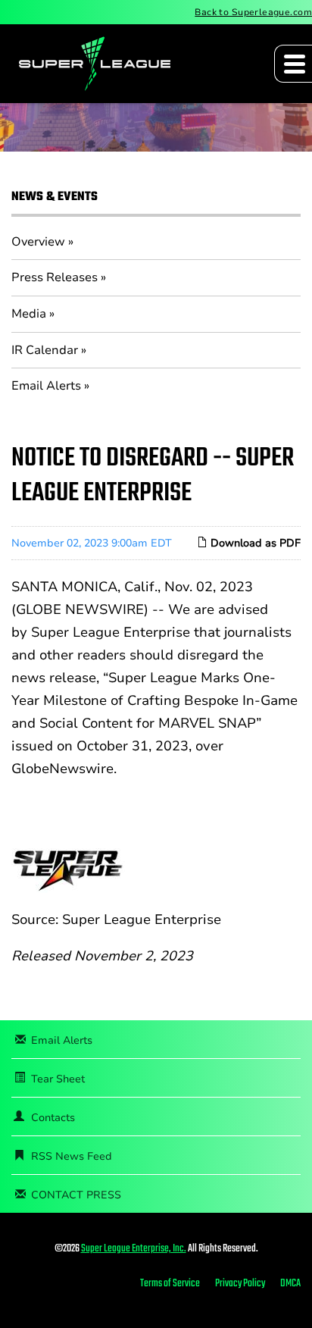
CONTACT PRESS (76, 1195)
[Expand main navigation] (293, 64)
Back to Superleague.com (253, 12)
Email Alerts (46, 385)
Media (28, 313)
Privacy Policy (240, 1284)
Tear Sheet (58, 1079)
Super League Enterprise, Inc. (133, 1249)
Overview (38, 241)
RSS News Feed (71, 1156)
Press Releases (54, 277)
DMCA (290, 1284)
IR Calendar (44, 350)
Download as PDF (254, 543)
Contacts (53, 1117)
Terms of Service (170, 1284)
